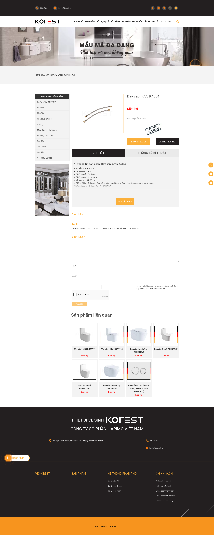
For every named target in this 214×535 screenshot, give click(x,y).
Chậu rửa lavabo (44, 119)
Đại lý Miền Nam (114, 491)
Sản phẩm (49, 75)
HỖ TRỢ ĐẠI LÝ (102, 21)
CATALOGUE (166, 21)
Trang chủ (39, 75)
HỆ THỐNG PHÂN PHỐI (132, 21)
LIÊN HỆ (147, 21)
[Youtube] (176, 8)
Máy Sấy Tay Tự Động (47, 130)
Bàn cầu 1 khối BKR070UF (165, 349)
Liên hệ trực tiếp (167, 142)
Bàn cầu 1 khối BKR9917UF (84, 387)
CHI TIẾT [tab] (98, 153)
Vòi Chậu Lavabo (44, 158)
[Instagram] (170, 8)
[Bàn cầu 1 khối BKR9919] (84, 334)
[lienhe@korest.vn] (210, 173)
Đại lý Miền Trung (114, 486)
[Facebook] (153, 8)
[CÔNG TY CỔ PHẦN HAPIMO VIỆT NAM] (47, 21)
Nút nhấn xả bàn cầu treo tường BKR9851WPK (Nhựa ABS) (139, 388)
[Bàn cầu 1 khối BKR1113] (111, 334)
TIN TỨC (155, 21)
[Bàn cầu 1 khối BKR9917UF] (84, 371)
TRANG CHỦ (78, 21)
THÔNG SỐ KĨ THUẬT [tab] (152, 153)
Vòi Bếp (40, 152)
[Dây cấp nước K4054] (97, 113)
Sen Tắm (41, 141)
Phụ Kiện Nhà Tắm (45, 135)
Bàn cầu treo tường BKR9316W (111, 387)
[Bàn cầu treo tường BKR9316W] (111, 371)
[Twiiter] (164, 8)
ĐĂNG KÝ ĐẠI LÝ (138, 142)
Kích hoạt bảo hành (163, 486)
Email (74, 276)
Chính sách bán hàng (164, 500)
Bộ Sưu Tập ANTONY (46, 102)
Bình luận (78, 236)
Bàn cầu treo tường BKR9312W (138, 350)
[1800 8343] (210, 165)
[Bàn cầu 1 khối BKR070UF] (166, 334)
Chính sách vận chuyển (165, 496)
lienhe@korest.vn (156, 448)
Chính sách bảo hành (164, 481)
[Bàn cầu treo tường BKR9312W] (139, 334)
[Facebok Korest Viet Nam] (210, 182)
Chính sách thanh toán (165, 491)
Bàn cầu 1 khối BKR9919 (84, 349)
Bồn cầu (40, 108)
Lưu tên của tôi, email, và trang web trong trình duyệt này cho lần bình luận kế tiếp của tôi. (157, 287)
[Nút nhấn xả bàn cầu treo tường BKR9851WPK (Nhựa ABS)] (139, 371)
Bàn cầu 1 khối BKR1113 (112, 349)
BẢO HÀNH (115, 21)
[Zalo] (158, 8)
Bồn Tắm (41, 113)
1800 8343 (154, 440)
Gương (40, 124)
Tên (74, 266)
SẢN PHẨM (90, 21)
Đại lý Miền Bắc (114, 481)
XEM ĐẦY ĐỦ (124, 201)
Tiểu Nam (41, 147)
